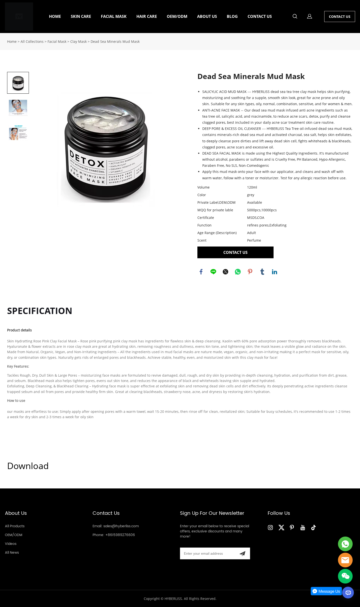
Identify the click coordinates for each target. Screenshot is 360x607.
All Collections (32, 41)
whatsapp (237, 271)
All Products (14, 526)
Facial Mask (57, 41)
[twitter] (282, 527)
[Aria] (345, 544)
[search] (294, 17)
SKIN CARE (81, 16)
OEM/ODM (177, 16)
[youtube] (303, 527)
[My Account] (309, 16)
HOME (55, 16)
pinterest (250, 271)
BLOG (232, 16)
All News (12, 552)
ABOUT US (207, 16)
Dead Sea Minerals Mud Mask (115, 41)
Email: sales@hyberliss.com (116, 526)
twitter (225, 271)
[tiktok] (314, 527)
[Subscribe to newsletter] (242, 553)
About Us (16, 513)
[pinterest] (293, 527)
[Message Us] (326, 594)
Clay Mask (78, 41)
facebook (201, 271)
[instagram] (271, 527)
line (213, 271)
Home (12, 41)
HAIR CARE (146, 16)
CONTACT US (260, 16)
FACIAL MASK (114, 16)
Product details (19, 330)
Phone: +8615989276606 (114, 535)
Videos (10, 544)
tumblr (262, 271)
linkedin (274, 271)
